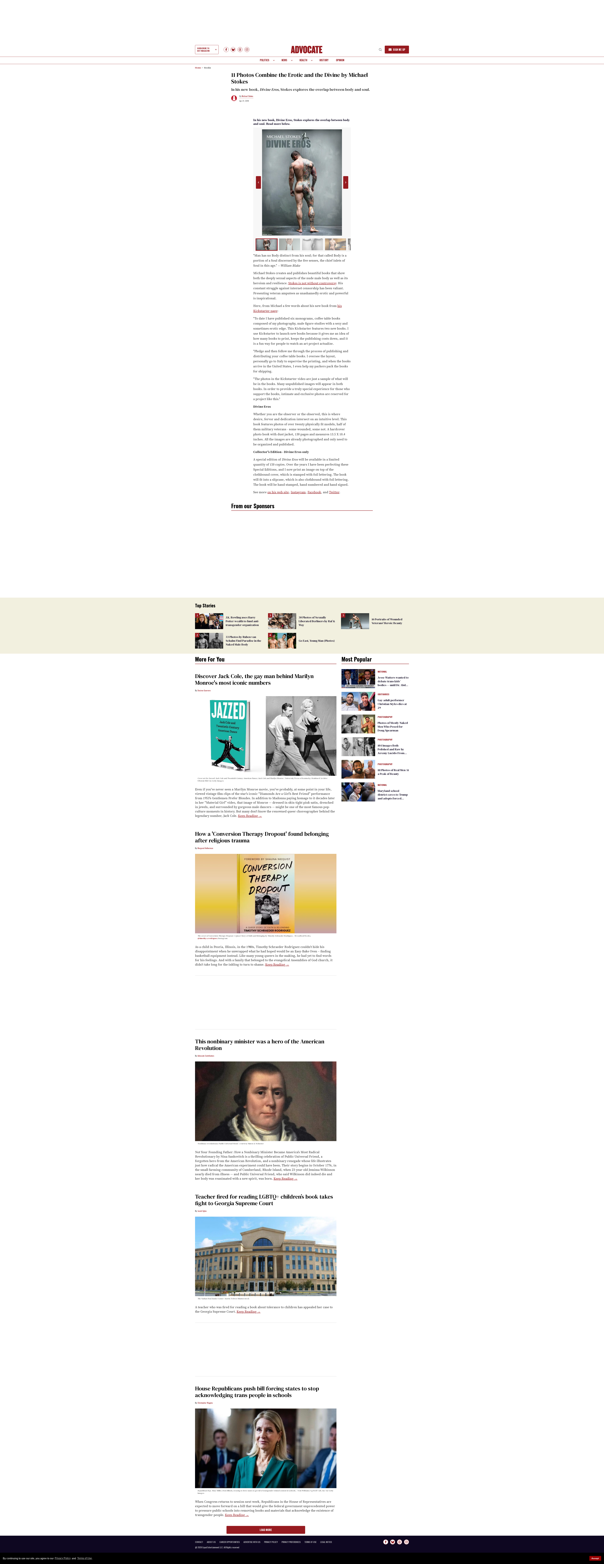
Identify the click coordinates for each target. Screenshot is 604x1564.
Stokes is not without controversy (312, 283)
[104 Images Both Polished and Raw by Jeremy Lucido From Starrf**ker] (358, 746)
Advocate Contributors (206, 1055)
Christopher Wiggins (205, 1402)
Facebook (314, 492)
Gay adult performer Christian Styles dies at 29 (392, 704)
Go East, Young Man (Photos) (317, 641)
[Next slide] (346, 182)
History (323, 60)
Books (207, 67)
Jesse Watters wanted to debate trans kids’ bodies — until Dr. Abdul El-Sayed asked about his (393, 685)
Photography (385, 717)
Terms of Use (84, 1558)
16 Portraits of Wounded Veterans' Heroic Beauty (387, 621)
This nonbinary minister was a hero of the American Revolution (259, 1045)
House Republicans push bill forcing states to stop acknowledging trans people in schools (257, 1392)
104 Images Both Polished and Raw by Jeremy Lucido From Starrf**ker (391, 751)
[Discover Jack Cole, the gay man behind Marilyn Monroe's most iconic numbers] (265, 735)
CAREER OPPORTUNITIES (229, 1542)
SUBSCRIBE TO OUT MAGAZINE (203, 49)
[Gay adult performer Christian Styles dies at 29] (358, 701)
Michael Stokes (247, 96)
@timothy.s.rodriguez (208, 938)
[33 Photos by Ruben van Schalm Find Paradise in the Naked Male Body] (209, 640)
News (284, 60)
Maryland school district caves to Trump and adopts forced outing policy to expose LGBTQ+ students (393, 798)
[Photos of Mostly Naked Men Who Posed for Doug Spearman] (358, 723)
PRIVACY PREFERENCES (291, 1542)
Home (198, 67)
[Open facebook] (226, 49)
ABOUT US (211, 1542)
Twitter (334, 492)
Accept (595, 1558)
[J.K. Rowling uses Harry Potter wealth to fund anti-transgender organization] (209, 620)
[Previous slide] (258, 182)
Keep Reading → (250, 816)
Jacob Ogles (202, 1211)
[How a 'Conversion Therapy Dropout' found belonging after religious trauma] (265, 893)
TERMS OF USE (310, 1542)
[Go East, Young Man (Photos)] (282, 640)
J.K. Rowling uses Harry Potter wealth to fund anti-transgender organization (242, 621)
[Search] (380, 49)
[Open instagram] (246, 49)
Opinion (340, 60)
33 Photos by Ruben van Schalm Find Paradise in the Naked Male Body (243, 640)
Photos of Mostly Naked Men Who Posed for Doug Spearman (393, 726)
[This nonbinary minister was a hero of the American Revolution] (265, 1101)
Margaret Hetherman (205, 848)
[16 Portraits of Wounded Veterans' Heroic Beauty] (355, 620)
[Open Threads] (240, 49)
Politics (264, 60)
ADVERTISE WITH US (251, 1542)
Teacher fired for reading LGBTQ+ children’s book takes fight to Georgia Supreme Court (264, 1200)
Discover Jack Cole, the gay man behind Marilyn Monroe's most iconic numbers (254, 679)
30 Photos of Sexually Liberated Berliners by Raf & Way (317, 621)
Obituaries (383, 694)
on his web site (278, 492)
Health (303, 60)
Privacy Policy (63, 1558)
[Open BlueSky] (233, 49)
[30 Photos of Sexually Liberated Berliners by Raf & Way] (282, 620)
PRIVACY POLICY (271, 1542)
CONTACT (199, 1542)
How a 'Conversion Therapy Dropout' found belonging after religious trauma (262, 837)
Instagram (298, 492)
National (382, 671)
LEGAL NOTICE (326, 1542)
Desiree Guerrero (204, 690)
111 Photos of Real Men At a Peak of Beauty (393, 772)
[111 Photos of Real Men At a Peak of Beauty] (358, 769)
